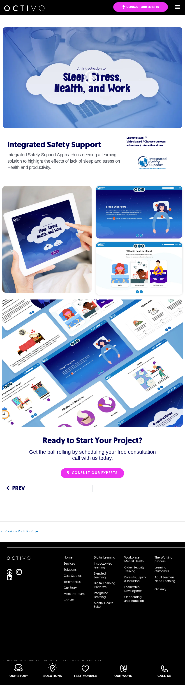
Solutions (52, 676)
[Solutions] (52, 667)
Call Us (164, 676)
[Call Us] (164, 668)
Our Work (123, 676)
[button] (92, 77)
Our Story (18, 676)
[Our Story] (18, 667)
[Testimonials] (85, 668)
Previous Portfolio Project (20, 531)
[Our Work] (123, 668)
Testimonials (85, 676)
